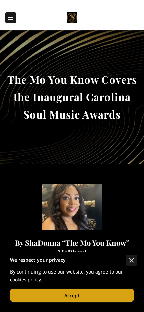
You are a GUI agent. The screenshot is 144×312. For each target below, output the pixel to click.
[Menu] (10, 17)
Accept (72, 295)
